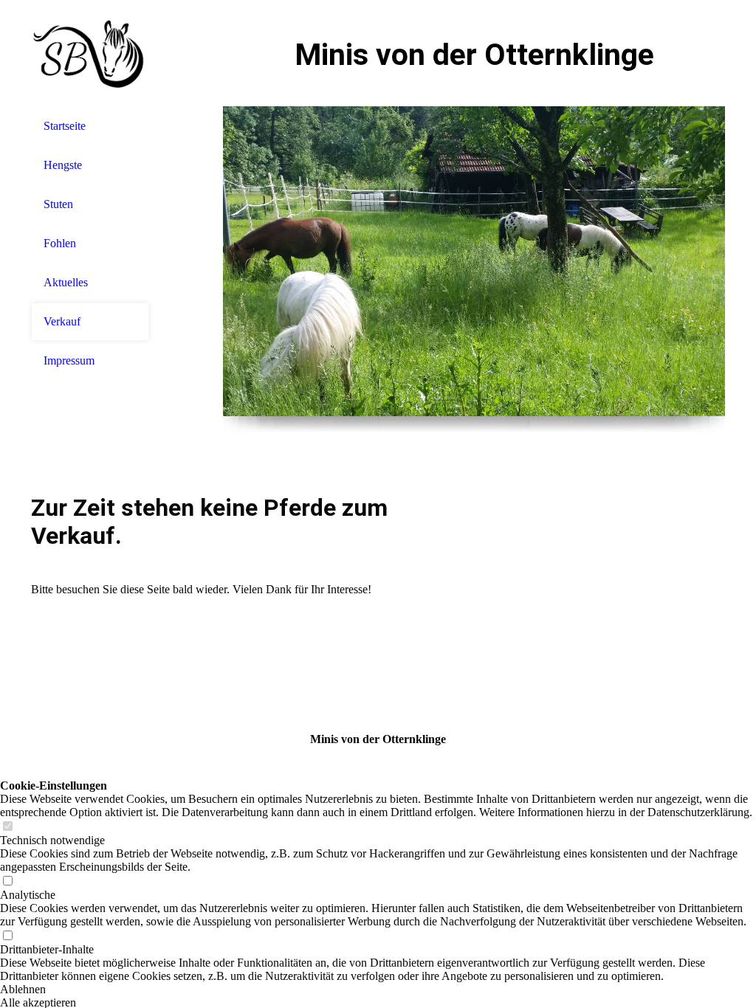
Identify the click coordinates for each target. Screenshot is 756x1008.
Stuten (58, 204)
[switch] (7, 827)
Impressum (69, 360)
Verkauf (62, 321)
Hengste (63, 165)
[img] (90, 53)
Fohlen (60, 243)
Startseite (65, 126)
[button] (378, 989)
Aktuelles (66, 282)
